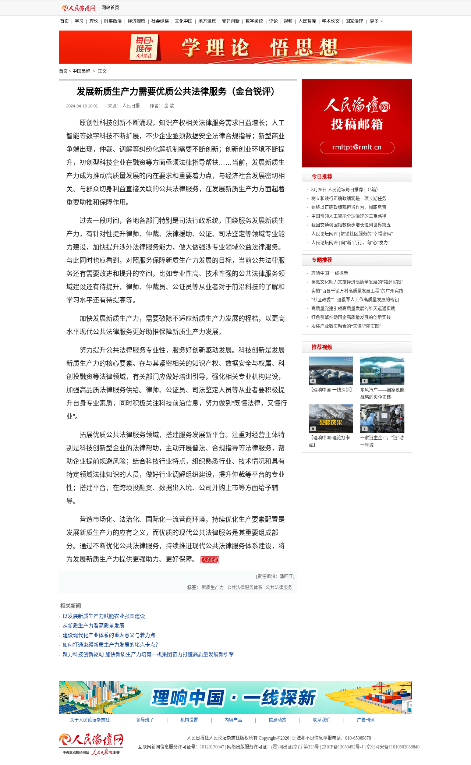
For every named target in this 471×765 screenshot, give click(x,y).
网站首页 (110, 7)
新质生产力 (213, 587)
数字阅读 (254, 21)
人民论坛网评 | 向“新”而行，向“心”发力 (349, 242)
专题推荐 (322, 260)
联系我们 (321, 720)
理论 (93, 21)
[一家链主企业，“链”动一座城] (382, 407)
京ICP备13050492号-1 (343, 747)
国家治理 (354, 21)
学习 (79, 21)
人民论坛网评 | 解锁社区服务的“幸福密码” (352, 234)
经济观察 (136, 21)
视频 (288, 21)
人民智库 (307, 21)
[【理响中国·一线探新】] (331, 359)
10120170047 (212, 747)
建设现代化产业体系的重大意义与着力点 (109, 635)
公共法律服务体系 (244, 587)
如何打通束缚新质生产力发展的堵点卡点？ (111, 645)
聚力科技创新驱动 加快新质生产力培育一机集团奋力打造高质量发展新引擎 (148, 654)
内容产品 (233, 720)
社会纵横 (160, 21)
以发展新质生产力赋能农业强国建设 (104, 616)
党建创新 (231, 21)
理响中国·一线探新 (329, 273)
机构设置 (189, 720)
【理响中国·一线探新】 (331, 390)
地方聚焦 (207, 21)
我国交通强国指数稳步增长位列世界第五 (351, 225)
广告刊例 (366, 720)
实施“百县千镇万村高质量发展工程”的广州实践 (357, 291)
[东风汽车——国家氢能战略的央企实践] (382, 359)
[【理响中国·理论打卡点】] (331, 407)
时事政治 (113, 21)
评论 (273, 21)
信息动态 (277, 720)
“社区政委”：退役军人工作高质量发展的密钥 (355, 299)
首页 (64, 21)
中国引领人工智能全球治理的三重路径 (348, 216)
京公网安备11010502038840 (392, 747)
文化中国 (183, 21)
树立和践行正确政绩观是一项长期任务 (348, 198)
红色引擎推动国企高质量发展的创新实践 (351, 317)
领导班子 (145, 720)
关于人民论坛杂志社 (90, 720)
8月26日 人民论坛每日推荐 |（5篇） (345, 189)
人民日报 (131, 106)
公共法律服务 (279, 587)
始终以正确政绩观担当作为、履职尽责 (348, 207)
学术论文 (331, 21)
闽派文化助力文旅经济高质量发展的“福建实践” (357, 282)
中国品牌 (81, 71)
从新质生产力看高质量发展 (93, 625)
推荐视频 (322, 347)
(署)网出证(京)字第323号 (295, 747)
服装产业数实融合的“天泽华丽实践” (346, 326)
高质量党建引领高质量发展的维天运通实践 (353, 308)
